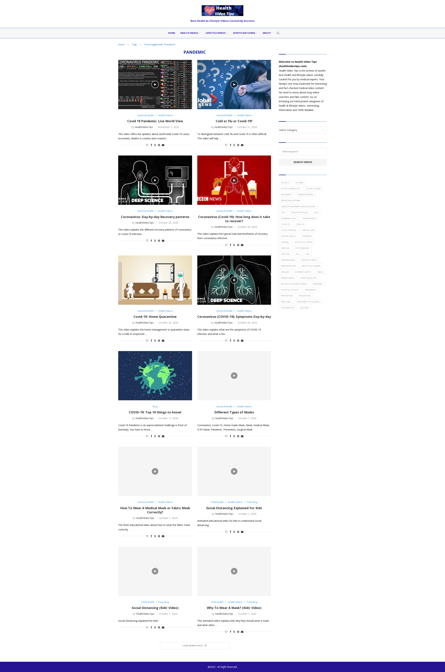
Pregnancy (310, 289)
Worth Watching (244, 32)
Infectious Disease (311, 266)
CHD (283, 212)
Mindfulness (287, 278)
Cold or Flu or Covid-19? (234, 121)
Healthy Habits (309, 260)
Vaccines (304, 307)
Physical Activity (290, 289)
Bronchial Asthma (290, 200)
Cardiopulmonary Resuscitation (298, 206)
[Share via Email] (163, 145)
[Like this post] (147, 145)
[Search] (278, 33)
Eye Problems (302, 248)
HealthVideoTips (144, 127)
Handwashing (288, 260)
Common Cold (288, 218)
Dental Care (308, 230)
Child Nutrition (299, 212)
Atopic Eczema (313, 188)
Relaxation (304, 295)
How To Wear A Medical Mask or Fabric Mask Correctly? (155, 510)
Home (171, 32)
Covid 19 (300, 224)
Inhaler (285, 272)
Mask (320, 272)
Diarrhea (307, 236)
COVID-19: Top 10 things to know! (155, 412)
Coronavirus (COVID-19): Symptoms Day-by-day (234, 316)
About (267, 32)
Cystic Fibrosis (288, 230)
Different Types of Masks (234, 412)
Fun (307, 254)
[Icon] (155, 84)
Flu (297, 254)
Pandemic (317, 283)
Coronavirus (309, 218)
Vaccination (287, 307)
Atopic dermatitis (290, 188)
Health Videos (189, 32)
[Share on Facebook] (151, 145)
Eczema (285, 242)
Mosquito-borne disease (294, 283)
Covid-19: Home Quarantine (155, 316)
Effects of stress (304, 242)
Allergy (285, 182)
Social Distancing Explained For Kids (234, 508)
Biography (286, 194)
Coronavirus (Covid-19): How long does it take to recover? (234, 219)
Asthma (299, 182)
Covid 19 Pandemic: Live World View (155, 121)
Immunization (288, 266)
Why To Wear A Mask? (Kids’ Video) (234, 608)
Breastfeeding (305, 194)
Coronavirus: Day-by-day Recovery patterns (155, 217)
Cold (316, 212)
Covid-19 (285, 224)
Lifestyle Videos (216, 32)
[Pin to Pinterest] (159, 145)
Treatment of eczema (308, 301)
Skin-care (286, 301)
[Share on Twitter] (155, 145)
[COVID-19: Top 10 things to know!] (155, 375)
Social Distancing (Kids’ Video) (155, 608)
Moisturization (308, 278)
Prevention (287, 295)
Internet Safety (303, 272)
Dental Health (288, 236)
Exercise (285, 248)
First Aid (285, 254)
